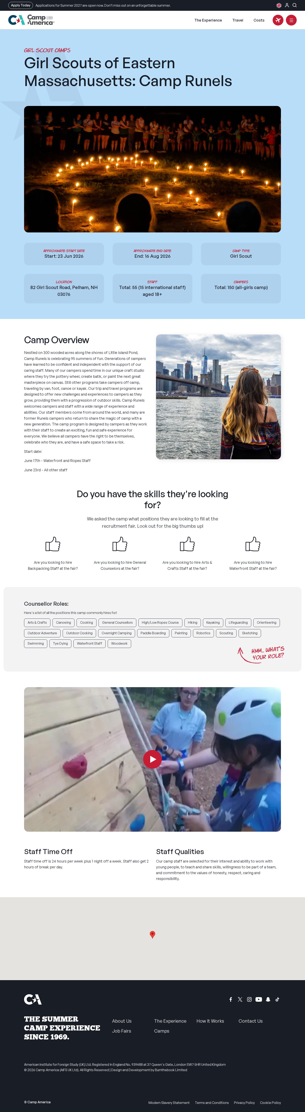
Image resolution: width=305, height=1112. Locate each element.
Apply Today (20, 5)
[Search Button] (295, 5)
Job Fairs (121, 1031)
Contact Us (251, 1021)
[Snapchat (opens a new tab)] (268, 999)
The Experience (208, 20)
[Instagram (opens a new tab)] (249, 999)
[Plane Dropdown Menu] (278, 20)
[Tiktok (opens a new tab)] (277, 999)
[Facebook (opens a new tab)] (230, 999)
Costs (259, 20)
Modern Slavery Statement (169, 1103)
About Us (122, 1021)
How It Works (210, 1021)
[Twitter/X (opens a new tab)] (240, 999)
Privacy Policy (244, 1103)
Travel (237, 20)
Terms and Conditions (212, 1103)
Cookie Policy (270, 1103)
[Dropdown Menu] (291, 20)
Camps (161, 1031)
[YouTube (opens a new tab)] (258, 999)
